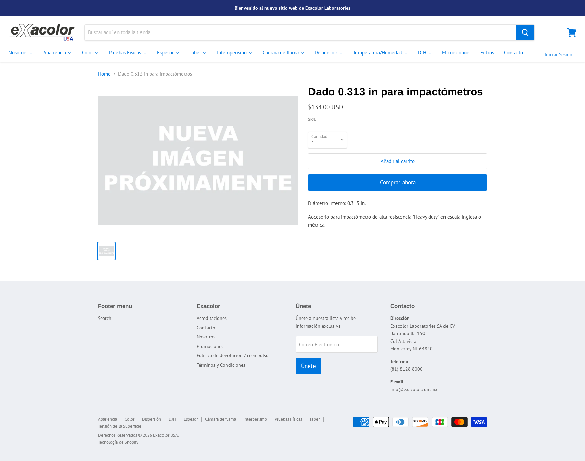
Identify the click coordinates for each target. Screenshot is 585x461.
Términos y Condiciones (221, 365)
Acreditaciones (212, 318)
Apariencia (107, 419)
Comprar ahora (398, 182)
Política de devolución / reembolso (233, 355)
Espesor (190, 419)
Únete (308, 366)
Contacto (206, 328)
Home (104, 74)
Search (104, 318)
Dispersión (151, 419)
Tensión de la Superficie (120, 426)
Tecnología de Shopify (118, 442)
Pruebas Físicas (288, 419)
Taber (314, 419)
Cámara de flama (220, 419)
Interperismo (255, 419)
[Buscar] (525, 32)
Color (129, 419)
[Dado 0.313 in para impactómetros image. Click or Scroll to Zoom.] (198, 161)
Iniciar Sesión (558, 54)
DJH (172, 419)
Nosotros (206, 337)
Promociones (210, 346)
